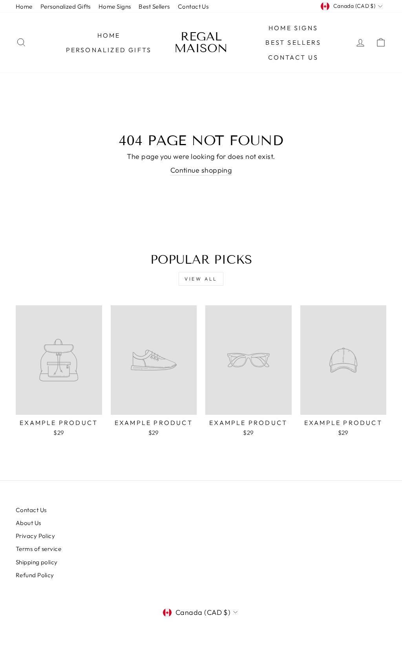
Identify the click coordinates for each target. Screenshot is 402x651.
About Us (28, 523)
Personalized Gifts (65, 6)
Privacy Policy (35, 536)
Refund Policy (35, 575)
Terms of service (38, 549)
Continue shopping (201, 170)
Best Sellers (154, 6)
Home (24, 6)
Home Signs (115, 6)
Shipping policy (37, 562)
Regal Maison (201, 42)
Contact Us (193, 6)
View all (201, 279)
